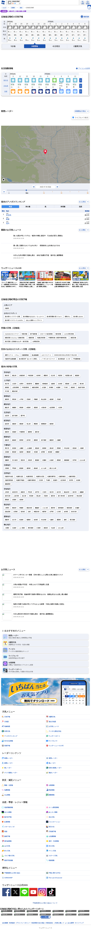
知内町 (36, 519)
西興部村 (43, 424)
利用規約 (12, 923)
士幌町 (21, 448)
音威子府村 (81, 387)
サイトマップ (79, 923)
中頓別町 (30, 375)
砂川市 (59, 492)
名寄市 (21, 383)
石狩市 (71, 480)
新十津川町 (61, 496)
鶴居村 (52, 440)
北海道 (13, 7)
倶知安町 (7, 511)
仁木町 (59, 511)
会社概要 (5, 923)
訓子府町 (15, 415)
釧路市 (7, 440)
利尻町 (60, 375)
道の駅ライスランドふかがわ (14, 320)
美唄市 (23, 492)
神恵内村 (36, 511)
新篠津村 (7, 484)
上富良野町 (15, 387)
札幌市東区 (29, 476)
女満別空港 (36, 341)
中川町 (7, 391)
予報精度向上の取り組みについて (45, 903)
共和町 (16, 511)
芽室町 (59, 448)
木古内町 (43, 519)
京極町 (77, 508)
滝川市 (52, 492)
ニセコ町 (45, 508)
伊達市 (30, 460)
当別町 (78, 480)
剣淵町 (58, 387)
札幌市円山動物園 (10, 359)
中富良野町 (25, 387)
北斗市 (14, 519)
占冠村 (44, 387)
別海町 (14, 432)
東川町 (82, 383)
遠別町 (52, 399)
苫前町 (29, 399)
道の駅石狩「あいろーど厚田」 (28, 359)
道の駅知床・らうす (64, 359)
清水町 (52, 448)
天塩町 (59, 399)
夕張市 (7, 492)
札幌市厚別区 (9, 480)
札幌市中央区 (9, 476)
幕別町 (14, 452)
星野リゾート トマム (12, 355)
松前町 (21, 519)
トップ (4, 7)
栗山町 (39, 496)
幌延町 (77, 375)
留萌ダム (67, 316)
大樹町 (82, 448)
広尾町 (7, 452)
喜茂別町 (69, 508)
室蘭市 (7, 460)
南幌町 (82, 492)
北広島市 (63, 480)
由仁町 (24, 496)
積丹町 (44, 511)
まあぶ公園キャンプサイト (34, 320)
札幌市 (7, 308)
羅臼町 (37, 432)
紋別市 (7, 424)
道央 (21, 7)
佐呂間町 (52, 407)
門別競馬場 (76, 359)
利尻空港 (24, 334)
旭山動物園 (35, 355)
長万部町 (72, 519)
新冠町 (21, 468)
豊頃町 (29, 452)
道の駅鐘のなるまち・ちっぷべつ (33, 316)
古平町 (52, 511)
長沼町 (31, 496)
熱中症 (6, 80)
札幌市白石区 (40, 476)
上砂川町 (16, 496)
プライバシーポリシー (23, 923)
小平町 (21, 399)
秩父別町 (79, 496)
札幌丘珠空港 (41, 337)
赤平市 (37, 492)
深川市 (75, 492)
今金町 (53, 528)
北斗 (7, 223)
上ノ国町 (22, 528)
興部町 (36, 424)
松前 (7, 219)
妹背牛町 (70, 496)
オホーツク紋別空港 (46, 334)
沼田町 (21, 499)
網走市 (7, 407)
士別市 (14, 383)
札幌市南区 (62, 476)
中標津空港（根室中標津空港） (58, 337)
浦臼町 (53, 496)
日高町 (7, 468)
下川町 (66, 387)
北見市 (7, 415)
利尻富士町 (68, 375)
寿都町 (21, 508)
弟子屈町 (43, 440)
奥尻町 (46, 528)
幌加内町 (15, 391)
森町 (65, 519)
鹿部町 (59, 519)
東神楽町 (45, 383)
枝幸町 (39, 375)
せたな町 (61, 528)
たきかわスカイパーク (12, 334)
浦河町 (29, 468)
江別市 (41, 480)
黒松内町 (29, 508)
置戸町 (23, 415)
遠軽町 (14, 424)
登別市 (23, 460)
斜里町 (29, 407)
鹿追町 (37, 448)
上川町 (75, 383)
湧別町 (21, 424)
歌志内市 (66, 492)
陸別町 (50, 452)
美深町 (73, 387)
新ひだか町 (53, 468)
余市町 (66, 511)
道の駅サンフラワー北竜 (12, 316)
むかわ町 (82, 460)
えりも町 (43, 468)
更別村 (75, 448)
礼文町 (53, 375)
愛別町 (67, 383)
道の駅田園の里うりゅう (54, 316)
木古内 (8, 215)
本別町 (36, 452)
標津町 (30, 432)
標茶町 (36, 440)
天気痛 (6, 86)
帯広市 (7, 448)
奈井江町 (7, 496)
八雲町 (7, 528)
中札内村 (66, 448)
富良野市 (29, 383)
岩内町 (23, 511)
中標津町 (22, 432)
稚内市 (7, 375)
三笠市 (44, 492)
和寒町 (51, 387)
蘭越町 (37, 508)
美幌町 (14, 407)
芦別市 (30, 492)
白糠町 (59, 440)
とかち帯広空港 (69, 334)
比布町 (60, 383)
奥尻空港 (73, 337)
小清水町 (43, 407)
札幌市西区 (72, 476)
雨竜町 (7, 499)
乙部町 (39, 528)
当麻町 (53, 383)
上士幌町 (29, 448)
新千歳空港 (33, 334)
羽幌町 (36, 399)
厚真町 (59, 460)
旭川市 (7, 383)
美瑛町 (7, 387)
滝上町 (29, 424)
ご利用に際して (59, 923)
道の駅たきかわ (78, 316)
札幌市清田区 (32, 480)
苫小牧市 (15, 460)
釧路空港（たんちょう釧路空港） (15, 337)
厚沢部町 (30, 528)
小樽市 (7, 508)
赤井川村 (74, 511)
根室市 (7, 432)
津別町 (21, 407)
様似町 (36, 468)
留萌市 (7, 399)
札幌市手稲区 (20, 480)
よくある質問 (69, 923)
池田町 (21, 452)
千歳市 (48, 480)
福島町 (29, 519)
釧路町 (14, 440)
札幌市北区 (19, 476)
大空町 (60, 407)
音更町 (14, 448)
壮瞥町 (44, 460)
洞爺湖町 (66, 460)
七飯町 (52, 519)
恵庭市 (55, 480)
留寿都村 (61, 508)
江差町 (14, 528)
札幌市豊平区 (51, 476)
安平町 (75, 460)
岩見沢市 (15, 492)
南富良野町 (35, 387)
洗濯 (5, 91)
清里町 (36, 407)
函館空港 (31, 337)
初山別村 (43, 399)
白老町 (52, 460)
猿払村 (14, 375)
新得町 (44, 448)
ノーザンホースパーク (48, 359)
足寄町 (43, 452)
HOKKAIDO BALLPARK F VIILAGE (65, 355)
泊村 (29, 511)
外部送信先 (49, 923)
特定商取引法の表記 (38, 923)
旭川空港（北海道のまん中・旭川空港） (17, 341)
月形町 (46, 496)
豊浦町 (37, 460)
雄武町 (52, 424)
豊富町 (46, 375)
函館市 (7, 519)
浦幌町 (57, 452)
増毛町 (14, 399)
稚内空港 (58, 334)
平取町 (14, 468)
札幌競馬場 (25, 355)
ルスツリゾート (46, 355)
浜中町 (29, 440)
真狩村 (53, 508)
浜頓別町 (22, 375)
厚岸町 (21, 440)
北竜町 (14, 499)
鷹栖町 (37, 383)
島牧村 (14, 508)
